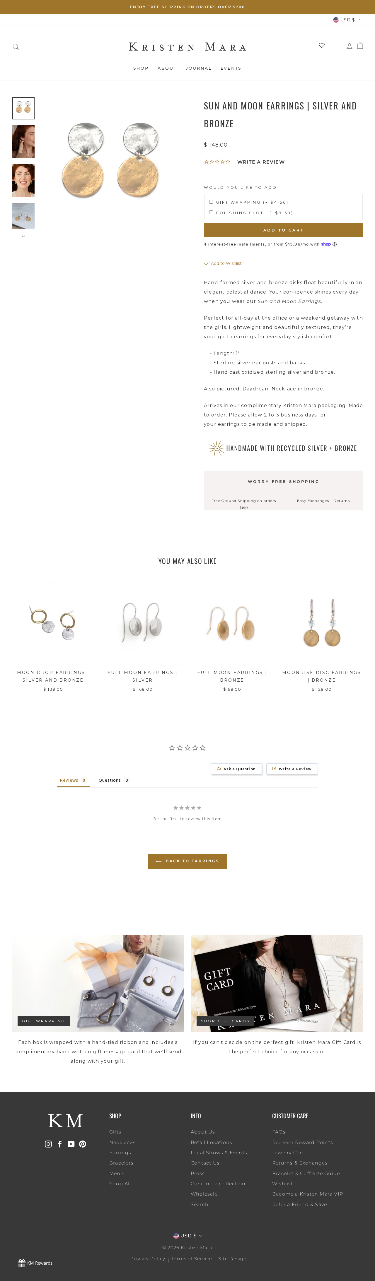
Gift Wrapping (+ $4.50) (252, 202)
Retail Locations (211, 1142)
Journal (199, 68)
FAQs (279, 1132)
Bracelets (121, 1163)
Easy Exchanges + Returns (323, 500)
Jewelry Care (288, 1152)
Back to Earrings (191, 861)
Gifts (115, 1132)
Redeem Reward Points (302, 1142)
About (167, 68)
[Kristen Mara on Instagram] (48, 1143)
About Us (203, 1132)
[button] (223, 263)
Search (200, 1204)
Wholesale (204, 1194)
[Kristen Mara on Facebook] (59, 1143)
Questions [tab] (110, 780)
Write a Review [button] (295, 768)
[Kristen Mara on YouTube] (71, 1143)
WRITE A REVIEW (261, 162)
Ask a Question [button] (240, 768)
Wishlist (282, 1183)
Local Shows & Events (219, 1152)
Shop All (120, 1183)
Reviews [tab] (69, 780)
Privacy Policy (147, 1258)
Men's (117, 1173)
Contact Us (205, 1163)
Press (198, 1173)
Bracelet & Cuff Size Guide (306, 1173)
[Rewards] (35, 1263)
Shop (141, 68)
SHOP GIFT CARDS (225, 1021)
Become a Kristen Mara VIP (307, 1194)
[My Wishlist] (319, 47)
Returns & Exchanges (300, 1163)
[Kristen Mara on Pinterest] (82, 1143)
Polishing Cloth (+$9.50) (255, 213)
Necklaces (122, 1142)
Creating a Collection (218, 1183)
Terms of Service (191, 1258)
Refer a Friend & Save (299, 1204)
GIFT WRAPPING (43, 1021)
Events (231, 68)
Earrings (120, 1152)
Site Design (232, 1258)
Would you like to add (240, 187)
